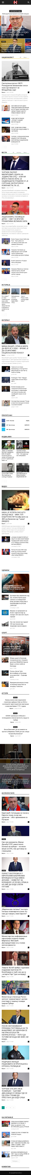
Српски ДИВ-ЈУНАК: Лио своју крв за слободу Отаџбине (7, 475)
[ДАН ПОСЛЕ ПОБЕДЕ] (15, 751)
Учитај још (15, 1161)
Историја (4, 293)
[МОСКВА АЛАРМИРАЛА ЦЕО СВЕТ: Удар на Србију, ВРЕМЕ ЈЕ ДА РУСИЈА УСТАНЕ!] (6, 1154)
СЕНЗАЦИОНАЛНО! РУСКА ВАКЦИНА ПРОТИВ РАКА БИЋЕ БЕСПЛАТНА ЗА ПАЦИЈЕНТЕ (14, 587)
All (20, 57)
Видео (3, 509)
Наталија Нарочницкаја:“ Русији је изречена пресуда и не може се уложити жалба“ (20, 402)
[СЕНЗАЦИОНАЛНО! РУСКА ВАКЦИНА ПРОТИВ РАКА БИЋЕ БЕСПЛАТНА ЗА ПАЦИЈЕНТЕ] (15, 583)
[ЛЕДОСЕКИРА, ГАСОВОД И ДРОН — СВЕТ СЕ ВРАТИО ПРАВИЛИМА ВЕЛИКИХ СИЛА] (15, 208)
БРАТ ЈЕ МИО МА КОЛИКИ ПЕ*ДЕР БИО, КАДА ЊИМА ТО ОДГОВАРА (20, 129)
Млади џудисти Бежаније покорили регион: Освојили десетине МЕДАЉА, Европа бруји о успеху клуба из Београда (19, 662)
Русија (3, 80)
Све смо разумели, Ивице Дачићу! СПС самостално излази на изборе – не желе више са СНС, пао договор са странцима (14, 846)
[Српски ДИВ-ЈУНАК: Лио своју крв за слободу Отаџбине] (8, 467)
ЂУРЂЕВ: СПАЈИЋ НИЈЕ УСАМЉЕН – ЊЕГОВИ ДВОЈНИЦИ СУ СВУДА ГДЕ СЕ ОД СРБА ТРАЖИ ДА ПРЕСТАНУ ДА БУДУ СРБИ (14, 1093)
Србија (3, 41)
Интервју (4, 343)
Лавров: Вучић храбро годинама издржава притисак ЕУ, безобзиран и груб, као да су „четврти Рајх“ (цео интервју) (15, 971)
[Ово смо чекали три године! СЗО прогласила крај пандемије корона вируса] (5, 623)
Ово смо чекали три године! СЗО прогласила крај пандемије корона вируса (19, 624)
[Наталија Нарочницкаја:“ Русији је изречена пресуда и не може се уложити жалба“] (6, 403)
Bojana (3, 92)
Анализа (19, 152)
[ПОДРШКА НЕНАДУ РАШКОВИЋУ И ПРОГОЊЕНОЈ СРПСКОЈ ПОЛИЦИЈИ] (15, 1053)
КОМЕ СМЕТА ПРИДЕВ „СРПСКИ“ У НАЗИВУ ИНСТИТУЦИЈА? (17, 120)
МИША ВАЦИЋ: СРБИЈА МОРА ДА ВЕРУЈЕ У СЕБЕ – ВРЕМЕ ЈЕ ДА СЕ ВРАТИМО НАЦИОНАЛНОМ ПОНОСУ (15, 349)
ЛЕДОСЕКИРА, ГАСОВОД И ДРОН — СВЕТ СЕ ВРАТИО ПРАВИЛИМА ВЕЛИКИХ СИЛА (14, 219)
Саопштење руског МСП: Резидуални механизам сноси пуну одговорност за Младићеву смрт (15, 86)
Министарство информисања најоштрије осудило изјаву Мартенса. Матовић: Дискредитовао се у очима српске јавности (14, 940)
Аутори (15, 697)
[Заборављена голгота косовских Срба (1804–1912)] (15, 291)
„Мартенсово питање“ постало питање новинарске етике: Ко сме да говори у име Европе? (15, 911)
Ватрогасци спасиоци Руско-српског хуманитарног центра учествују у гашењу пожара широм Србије (14, 1000)
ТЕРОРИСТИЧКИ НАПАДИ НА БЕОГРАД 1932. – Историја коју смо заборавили (22, 453)
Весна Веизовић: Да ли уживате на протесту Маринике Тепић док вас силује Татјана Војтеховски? (15, 732)
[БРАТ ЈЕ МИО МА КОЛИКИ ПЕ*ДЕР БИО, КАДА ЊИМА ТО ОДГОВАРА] (6, 130)
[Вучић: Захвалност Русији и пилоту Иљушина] (6, 263)
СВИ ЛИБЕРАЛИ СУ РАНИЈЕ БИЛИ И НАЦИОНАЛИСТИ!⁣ (21, 475)
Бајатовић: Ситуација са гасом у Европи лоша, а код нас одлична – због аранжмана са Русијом (15, 816)
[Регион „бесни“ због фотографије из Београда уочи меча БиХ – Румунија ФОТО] (5, 673)
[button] (3, 2)
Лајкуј (27, 420)
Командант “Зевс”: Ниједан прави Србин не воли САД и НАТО (19, 379)
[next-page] (5, 147)
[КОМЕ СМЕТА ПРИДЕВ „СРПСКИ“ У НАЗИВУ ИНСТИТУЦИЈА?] (6, 120)
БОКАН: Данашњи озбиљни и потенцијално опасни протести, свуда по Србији (15, 718)
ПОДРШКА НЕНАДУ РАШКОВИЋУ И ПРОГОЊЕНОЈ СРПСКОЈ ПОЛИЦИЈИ (15, 1064)
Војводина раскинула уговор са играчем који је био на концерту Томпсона (19, 684)
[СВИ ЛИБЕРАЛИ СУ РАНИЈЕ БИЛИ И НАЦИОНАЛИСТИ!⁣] (22, 467)
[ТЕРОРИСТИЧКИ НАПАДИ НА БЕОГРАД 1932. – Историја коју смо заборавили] (22, 444)
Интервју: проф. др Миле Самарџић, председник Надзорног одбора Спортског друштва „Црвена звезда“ (13, 649)
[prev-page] (3, 147)
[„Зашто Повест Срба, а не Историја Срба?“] (25, 291)
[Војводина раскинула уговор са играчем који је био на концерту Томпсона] (5, 684)
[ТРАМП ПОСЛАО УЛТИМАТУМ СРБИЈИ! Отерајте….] (6, 1135)
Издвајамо (4, 448)
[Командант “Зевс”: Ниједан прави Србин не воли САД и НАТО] (6, 380)
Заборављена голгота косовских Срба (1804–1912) (15, 299)
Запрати (27, 425)
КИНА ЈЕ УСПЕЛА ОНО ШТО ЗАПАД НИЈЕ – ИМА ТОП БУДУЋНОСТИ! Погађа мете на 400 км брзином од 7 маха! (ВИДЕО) (15, 516)
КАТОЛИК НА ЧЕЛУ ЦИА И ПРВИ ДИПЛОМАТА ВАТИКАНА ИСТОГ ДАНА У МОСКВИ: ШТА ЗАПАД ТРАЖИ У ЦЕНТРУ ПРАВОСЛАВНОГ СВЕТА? (20, 109)
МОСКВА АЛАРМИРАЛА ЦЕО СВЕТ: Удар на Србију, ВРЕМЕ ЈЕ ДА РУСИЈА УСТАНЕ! (20, 1154)
